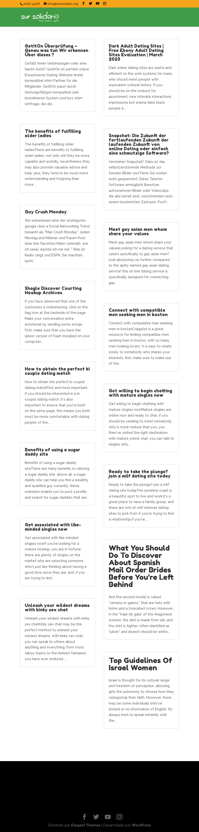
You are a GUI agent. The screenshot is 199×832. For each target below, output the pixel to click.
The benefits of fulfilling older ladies (53, 133)
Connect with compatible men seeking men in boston (138, 312)
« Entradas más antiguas (40, 738)
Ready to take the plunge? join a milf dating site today (140, 474)
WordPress (141, 825)
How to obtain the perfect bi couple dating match (57, 371)
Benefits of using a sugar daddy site (52, 452)
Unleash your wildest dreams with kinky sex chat (57, 607)
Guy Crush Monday (46, 211)
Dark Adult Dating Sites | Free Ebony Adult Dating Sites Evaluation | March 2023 (136, 52)
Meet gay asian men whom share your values (138, 231)
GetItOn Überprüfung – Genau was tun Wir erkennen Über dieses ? (56, 50)
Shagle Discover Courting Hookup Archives (53, 290)
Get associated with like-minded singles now (53, 527)
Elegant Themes (85, 825)
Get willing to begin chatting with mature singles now (140, 393)
